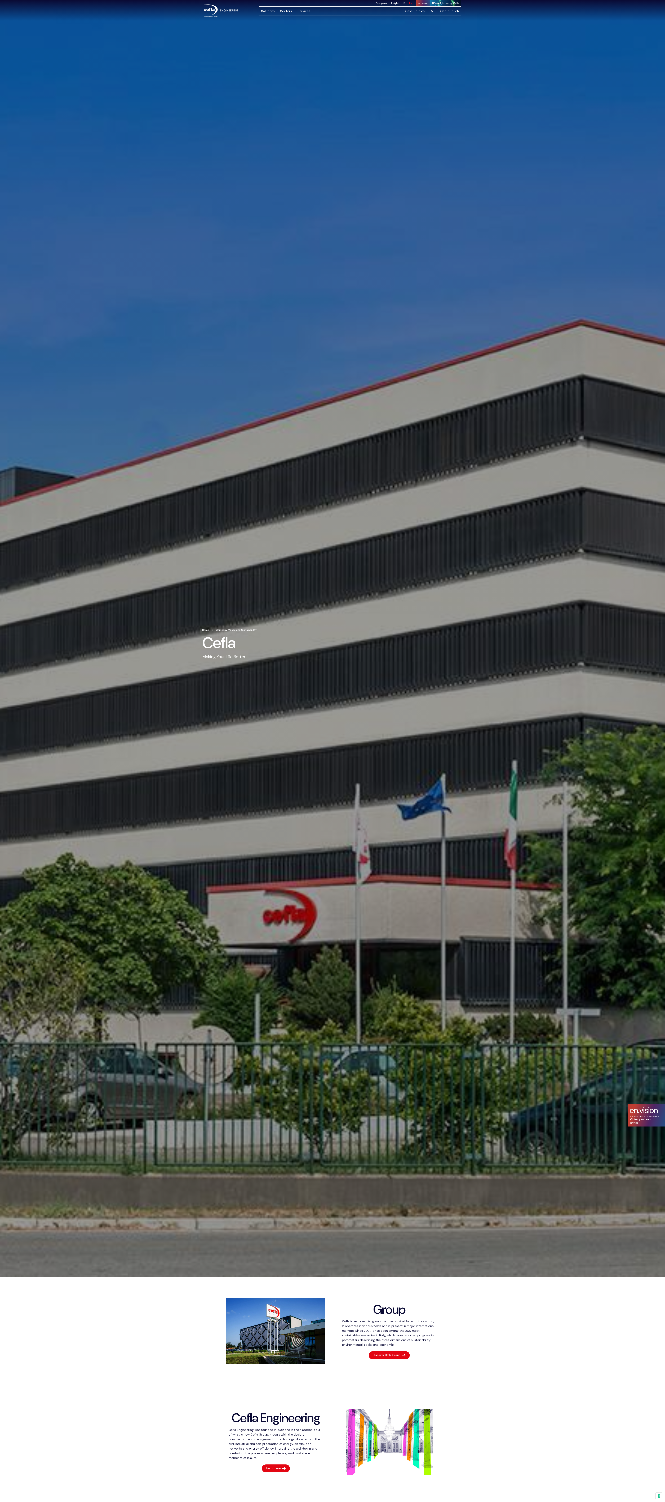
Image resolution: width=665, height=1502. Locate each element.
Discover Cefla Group (386, 1355)
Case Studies (415, 11)
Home (205, 629)
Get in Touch (449, 11)
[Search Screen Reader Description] (432, 11)
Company (381, 3)
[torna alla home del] (221, 10)
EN (410, 3)
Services (304, 11)
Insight (395, 3)
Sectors (286, 11)
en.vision (423, 3)
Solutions (268, 11)
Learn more (273, 1468)
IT (404, 3)
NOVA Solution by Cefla (445, 3)
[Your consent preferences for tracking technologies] (659, 1496)
